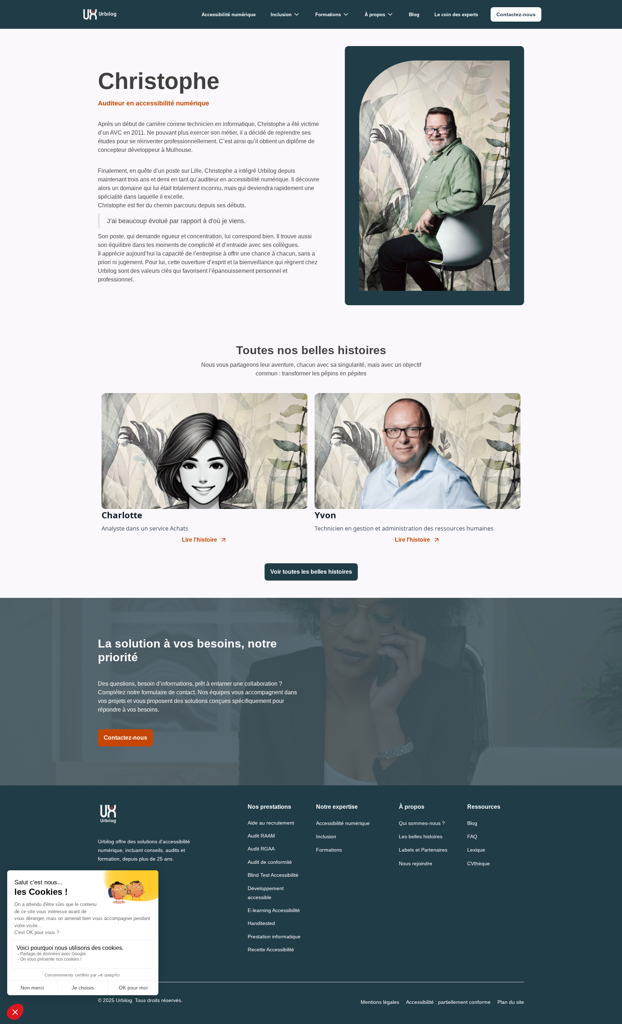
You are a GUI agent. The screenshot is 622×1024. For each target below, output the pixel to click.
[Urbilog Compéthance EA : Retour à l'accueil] (100, 14)
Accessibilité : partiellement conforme (448, 1002)
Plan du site (510, 1002)
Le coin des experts (456, 14)
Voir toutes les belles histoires (311, 572)
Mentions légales (380, 1002)
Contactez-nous (125, 738)
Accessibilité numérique (229, 14)
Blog (414, 14)
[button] (285, 14)
